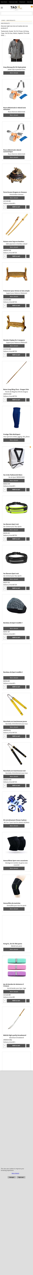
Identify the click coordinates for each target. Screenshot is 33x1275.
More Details (15, 1173)
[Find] (30, 13)
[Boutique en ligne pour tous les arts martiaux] (16, 7)
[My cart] (30, 8)
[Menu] (2, 8)
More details (14, 73)
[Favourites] (28, 207)
